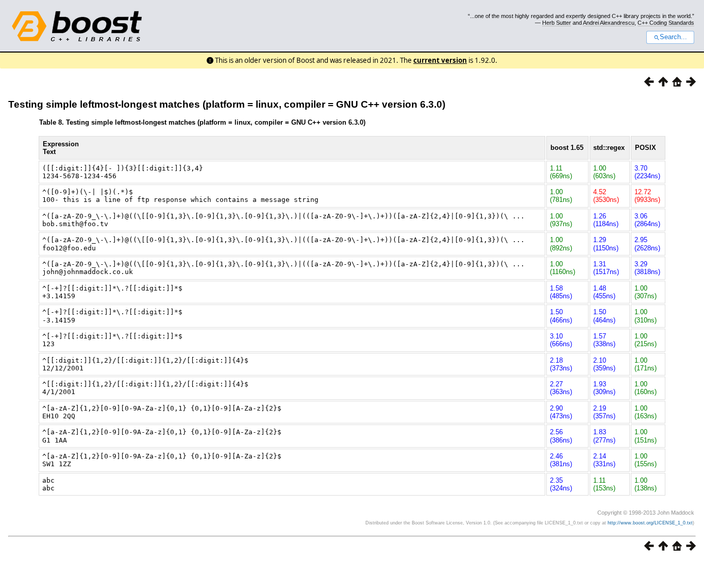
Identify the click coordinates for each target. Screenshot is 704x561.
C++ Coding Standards (666, 23)
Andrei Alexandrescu (608, 23)
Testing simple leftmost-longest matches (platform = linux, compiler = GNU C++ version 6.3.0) (226, 104)
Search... (673, 37)
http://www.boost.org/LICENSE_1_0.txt (650, 522)
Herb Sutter (556, 23)
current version (440, 60)
